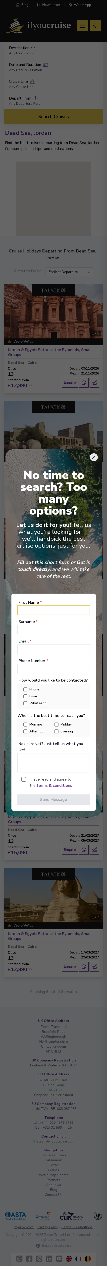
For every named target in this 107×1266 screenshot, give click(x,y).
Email (25, 641)
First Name (30, 602)
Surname (28, 621)
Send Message (53, 799)
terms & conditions (54, 785)
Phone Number (33, 661)
